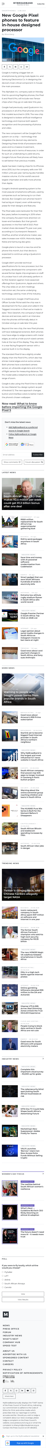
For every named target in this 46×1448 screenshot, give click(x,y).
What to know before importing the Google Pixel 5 (22, 407)
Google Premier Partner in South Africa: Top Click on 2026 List (32, 615)
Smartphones (9, 11)
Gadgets (24, 768)
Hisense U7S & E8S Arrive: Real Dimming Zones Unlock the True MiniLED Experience (32, 1009)
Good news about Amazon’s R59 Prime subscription (31, 717)
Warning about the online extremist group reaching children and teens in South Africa (32, 793)
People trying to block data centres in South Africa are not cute (31, 1028)
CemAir (8, 1287)
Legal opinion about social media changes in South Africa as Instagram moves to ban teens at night (32, 635)
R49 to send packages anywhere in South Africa (31, 541)
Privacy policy (12, 1370)
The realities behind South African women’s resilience (32, 1186)
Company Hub (11, 1342)
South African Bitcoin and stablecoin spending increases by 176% (31, 832)
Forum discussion (33, 462)
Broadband (26, 730)
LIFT (6, 1276)
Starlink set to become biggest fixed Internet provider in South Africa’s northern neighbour (32, 737)
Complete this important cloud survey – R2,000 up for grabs (32, 1071)
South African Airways (14, 1283)
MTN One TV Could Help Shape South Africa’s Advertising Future (32, 1111)
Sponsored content (16, 1358)
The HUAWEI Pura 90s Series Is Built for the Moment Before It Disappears (31, 812)
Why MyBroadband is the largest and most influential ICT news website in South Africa (32, 756)
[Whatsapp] (16, 1390)
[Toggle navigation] (3, 4)
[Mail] (27, 66)
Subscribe (38, 455)
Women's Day (27, 1181)
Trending (25, 648)
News (6, 1325)
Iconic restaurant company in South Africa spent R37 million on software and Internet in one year (32, 915)
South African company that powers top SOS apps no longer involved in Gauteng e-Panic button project (32, 775)
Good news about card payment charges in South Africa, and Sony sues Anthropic (32, 654)
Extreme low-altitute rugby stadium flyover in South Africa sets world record (31, 598)
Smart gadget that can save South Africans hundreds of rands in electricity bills (32, 580)
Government (26, 517)
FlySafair (8, 1272)
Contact (8, 1361)
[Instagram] (33, 1390)
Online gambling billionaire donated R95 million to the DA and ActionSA (32, 991)
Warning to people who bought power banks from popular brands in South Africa (21, 696)
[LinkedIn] (15, 66)
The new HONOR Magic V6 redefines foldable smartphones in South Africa (32, 955)
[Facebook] (5, 1390)
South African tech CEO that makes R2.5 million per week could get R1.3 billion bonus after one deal (22, 501)
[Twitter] (10, 66)
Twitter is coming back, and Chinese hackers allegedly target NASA (22, 894)
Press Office (11, 1329)
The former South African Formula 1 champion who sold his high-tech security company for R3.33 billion (32, 936)
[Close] (43, 1436)
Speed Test (10, 1346)
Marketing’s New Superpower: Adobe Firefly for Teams (30, 1131)
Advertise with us (14, 1354)
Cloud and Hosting (29, 1021)
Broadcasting (27, 712)
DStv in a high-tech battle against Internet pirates (32, 974)
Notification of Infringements (23, 1373)
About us (9, 1351)
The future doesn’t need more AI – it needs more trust (32, 1234)
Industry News (28, 554)
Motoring (25, 592)
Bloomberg (9, 34)
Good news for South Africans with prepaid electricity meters (31, 1043)
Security (25, 788)
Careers (8, 1364)
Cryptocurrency (28, 824)
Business (8, 493)
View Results (23, 1300)
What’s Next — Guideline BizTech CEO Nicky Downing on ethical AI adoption (32, 1211)
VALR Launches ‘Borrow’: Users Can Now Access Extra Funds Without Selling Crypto (31, 1153)
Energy (24, 575)
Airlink (7, 1280)
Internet (25, 628)
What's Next (11, 1339)
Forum (7, 1332)
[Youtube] (27, 1390)
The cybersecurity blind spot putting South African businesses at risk (32, 1092)
